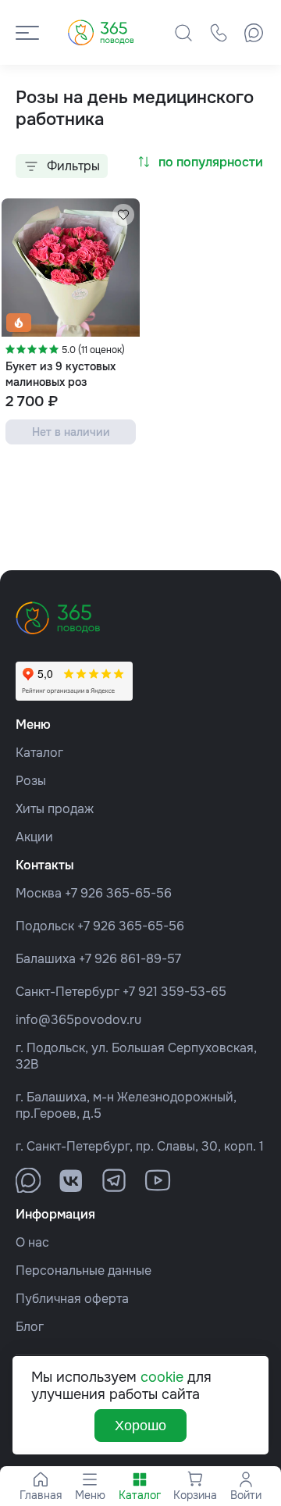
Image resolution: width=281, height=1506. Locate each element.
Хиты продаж (55, 809)
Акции (34, 837)
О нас (32, 1242)
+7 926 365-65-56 (118, 893)
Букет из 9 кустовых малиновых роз (60, 373)
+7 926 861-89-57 (130, 959)
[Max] (253, 33)
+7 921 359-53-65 (174, 991)
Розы (31, 781)
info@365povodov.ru (78, 1020)
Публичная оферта (72, 1298)
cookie (161, 1377)
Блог (30, 1327)
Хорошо (140, 1425)
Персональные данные (83, 1270)
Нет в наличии (71, 432)
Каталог (39, 752)
